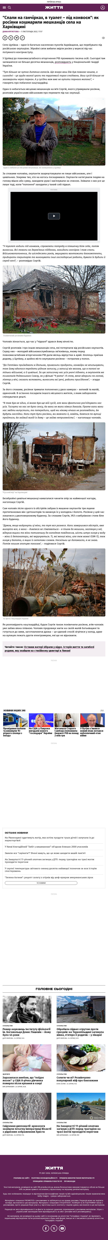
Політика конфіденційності (44, 1178)
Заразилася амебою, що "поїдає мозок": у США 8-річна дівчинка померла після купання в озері (23, 1080)
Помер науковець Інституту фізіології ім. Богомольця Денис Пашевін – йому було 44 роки (27, 1032)
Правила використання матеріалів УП (76, 1178)
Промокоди (69, 1181)
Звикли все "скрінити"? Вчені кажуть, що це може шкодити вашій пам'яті (45, 853)
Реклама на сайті (21, 1178)
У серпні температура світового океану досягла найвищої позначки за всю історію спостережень (51, 869)
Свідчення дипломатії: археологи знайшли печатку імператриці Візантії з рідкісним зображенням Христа (27, 1128)
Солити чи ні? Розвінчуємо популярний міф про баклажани (77, 1079)
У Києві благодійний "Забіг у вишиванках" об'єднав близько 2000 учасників (46, 846)
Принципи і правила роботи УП (47, 1181)
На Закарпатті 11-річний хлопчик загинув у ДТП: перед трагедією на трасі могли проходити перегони (49, 860)
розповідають (63, 61)
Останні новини (16, 832)
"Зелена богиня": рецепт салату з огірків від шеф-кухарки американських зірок (49, 877)
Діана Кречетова (11, 31)
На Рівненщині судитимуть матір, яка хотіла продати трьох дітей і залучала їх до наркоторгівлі (49, 839)
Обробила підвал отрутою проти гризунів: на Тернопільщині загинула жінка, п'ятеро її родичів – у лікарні (80, 1032)
